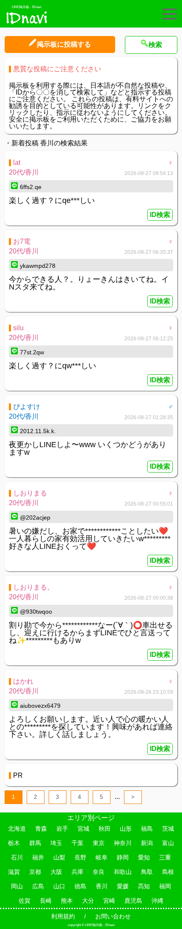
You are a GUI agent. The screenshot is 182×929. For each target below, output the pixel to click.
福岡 (165, 886)
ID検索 (160, 214)
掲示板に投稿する (64, 44)
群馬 (35, 843)
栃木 (14, 843)
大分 (88, 900)
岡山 (17, 886)
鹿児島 (133, 900)
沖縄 (157, 900)
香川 (102, 886)
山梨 (59, 857)
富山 (168, 843)
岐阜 (102, 857)
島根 (168, 871)
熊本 (67, 900)
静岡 (123, 857)
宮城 (83, 828)
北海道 (17, 828)
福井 (38, 857)
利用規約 (63, 916)
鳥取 (147, 871)
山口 (59, 886)
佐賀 (24, 900)
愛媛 (123, 886)
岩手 (62, 828)
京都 (35, 871)
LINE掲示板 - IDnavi (26, 7)
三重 (165, 857)
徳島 (80, 886)
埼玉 (56, 843)
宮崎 (109, 900)
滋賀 (14, 871)
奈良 (99, 871)
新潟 (147, 843)
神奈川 (123, 843)
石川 (17, 857)
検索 (155, 44)
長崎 (46, 900)
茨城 (168, 828)
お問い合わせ (113, 916)
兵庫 (77, 871)
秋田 (104, 828)
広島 (38, 886)
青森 (41, 828)
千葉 (77, 843)
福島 (147, 828)
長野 (80, 857)
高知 (144, 886)
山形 (126, 828)
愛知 (144, 857)
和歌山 (123, 871)
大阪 (56, 871)
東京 (99, 843)
